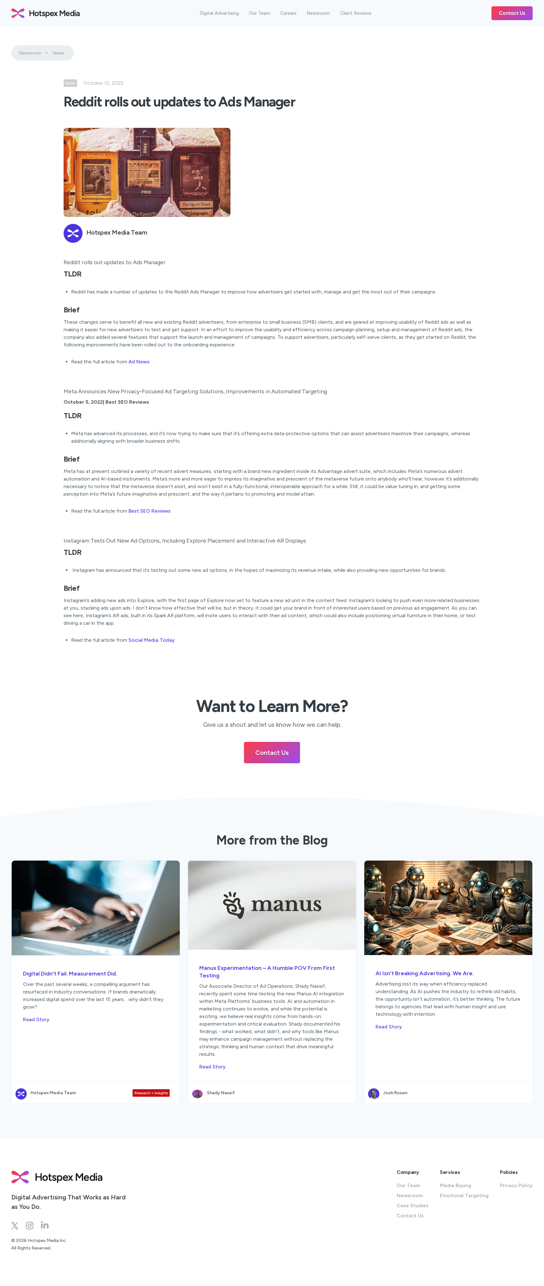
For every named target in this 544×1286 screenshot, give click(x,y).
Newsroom (318, 13)
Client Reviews (355, 13)
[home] (45, 13)
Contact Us (512, 13)
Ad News (139, 362)
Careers (288, 13)
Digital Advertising (219, 13)
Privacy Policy (516, 1185)
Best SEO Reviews (149, 511)
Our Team (259, 13)
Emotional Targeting (464, 1195)
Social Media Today (151, 640)
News (58, 53)
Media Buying (455, 1185)
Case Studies (412, 1206)
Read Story (36, 1019)
